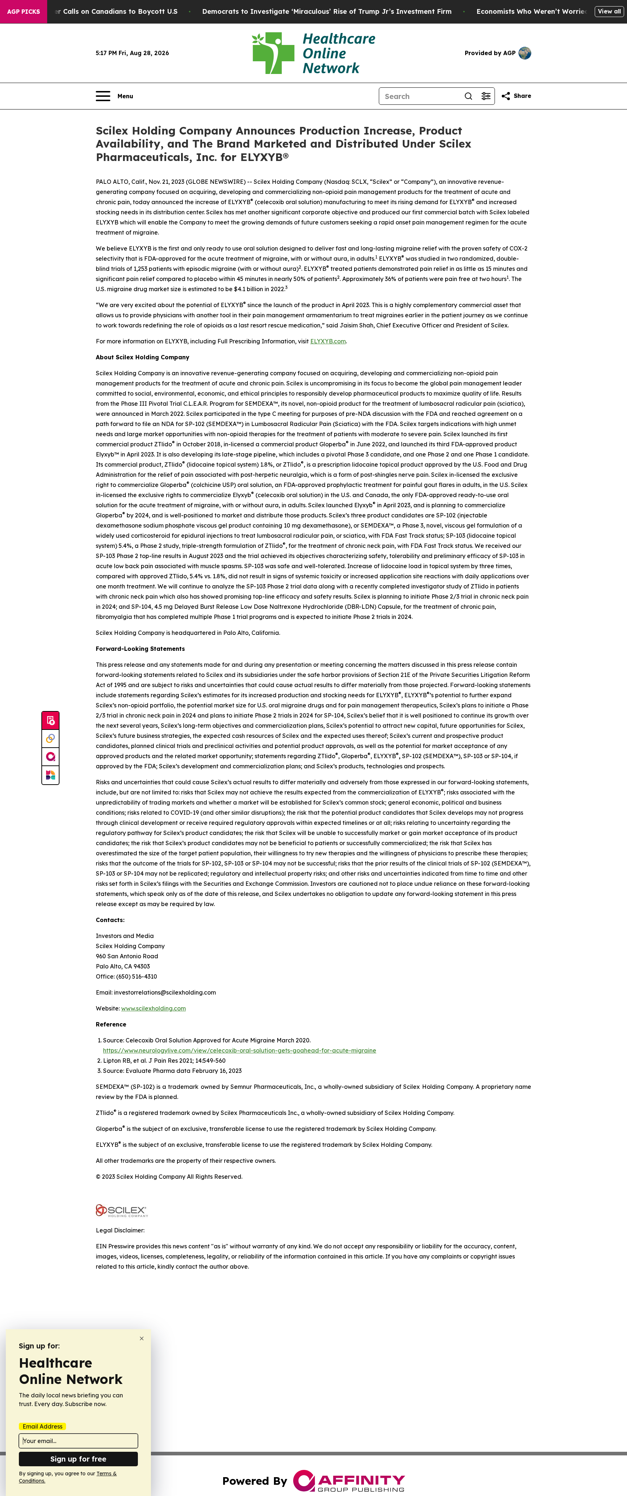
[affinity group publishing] (50, 757)
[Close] (141, 1338)
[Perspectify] (50, 739)
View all (609, 11)
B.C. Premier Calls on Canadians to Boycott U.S (99, 11)
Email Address (42, 1426)
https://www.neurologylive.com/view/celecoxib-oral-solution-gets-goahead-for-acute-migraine (239, 1050)
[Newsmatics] (50, 775)
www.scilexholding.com (153, 1008)
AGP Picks (23, 11)
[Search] (468, 96)
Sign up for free (78, 1458)
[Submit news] (50, 721)
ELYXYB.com (328, 341)
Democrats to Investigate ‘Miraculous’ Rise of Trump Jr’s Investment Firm (327, 11)
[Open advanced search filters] (486, 96)
